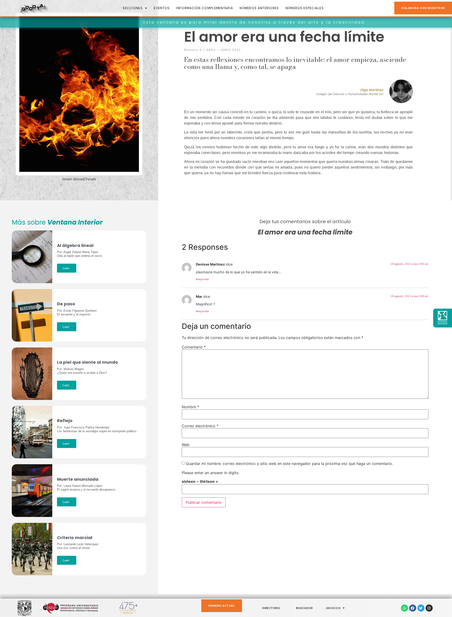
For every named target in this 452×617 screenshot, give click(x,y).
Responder (202, 279)
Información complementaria (204, 8)
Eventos (162, 8)
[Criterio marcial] (32, 548)
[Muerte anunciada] (32, 490)
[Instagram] (429, 608)
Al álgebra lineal (75, 245)
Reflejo (65, 420)
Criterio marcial (74, 537)
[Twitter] (420, 608)
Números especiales (305, 8)
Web (186, 445)
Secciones (133, 8)
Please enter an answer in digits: (210, 473)
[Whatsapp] (404, 608)
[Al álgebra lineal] (32, 256)
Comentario (194, 347)
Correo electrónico (200, 426)
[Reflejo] (32, 431)
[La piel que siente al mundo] (32, 373)
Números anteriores (259, 8)
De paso (66, 304)
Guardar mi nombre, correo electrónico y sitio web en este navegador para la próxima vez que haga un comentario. (289, 463)
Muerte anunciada (77, 479)
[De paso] (32, 315)
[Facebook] (412, 608)
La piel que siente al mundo (87, 362)
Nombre (190, 407)
